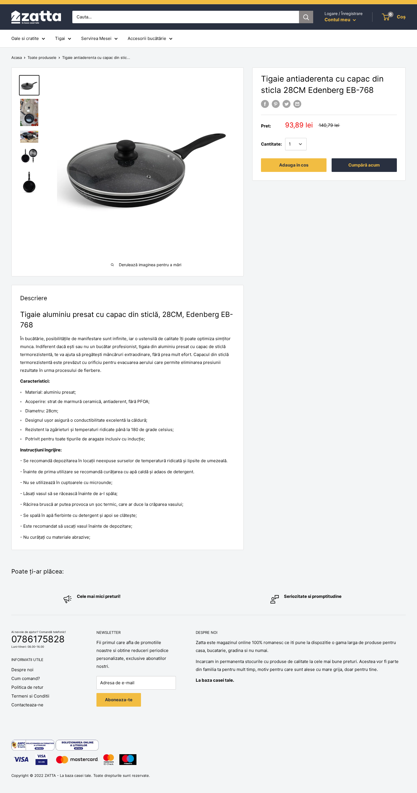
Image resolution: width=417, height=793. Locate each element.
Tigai (60, 38)
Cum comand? (25, 678)
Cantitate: (271, 144)
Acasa (16, 57)
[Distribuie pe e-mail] (297, 104)
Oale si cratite (25, 38)
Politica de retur (27, 687)
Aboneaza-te (118, 699)
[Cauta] (306, 17)
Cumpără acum (364, 165)
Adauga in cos (293, 165)
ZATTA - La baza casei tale (68, 775)
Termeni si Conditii (30, 696)
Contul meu (338, 19)
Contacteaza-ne (27, 704)
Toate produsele (42, 57)
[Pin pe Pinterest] (276, 104)
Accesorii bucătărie (147, 38)
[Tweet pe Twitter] (286, 104)
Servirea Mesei (96, 38)
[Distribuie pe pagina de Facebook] (265, 104)
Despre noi (22, 669)
